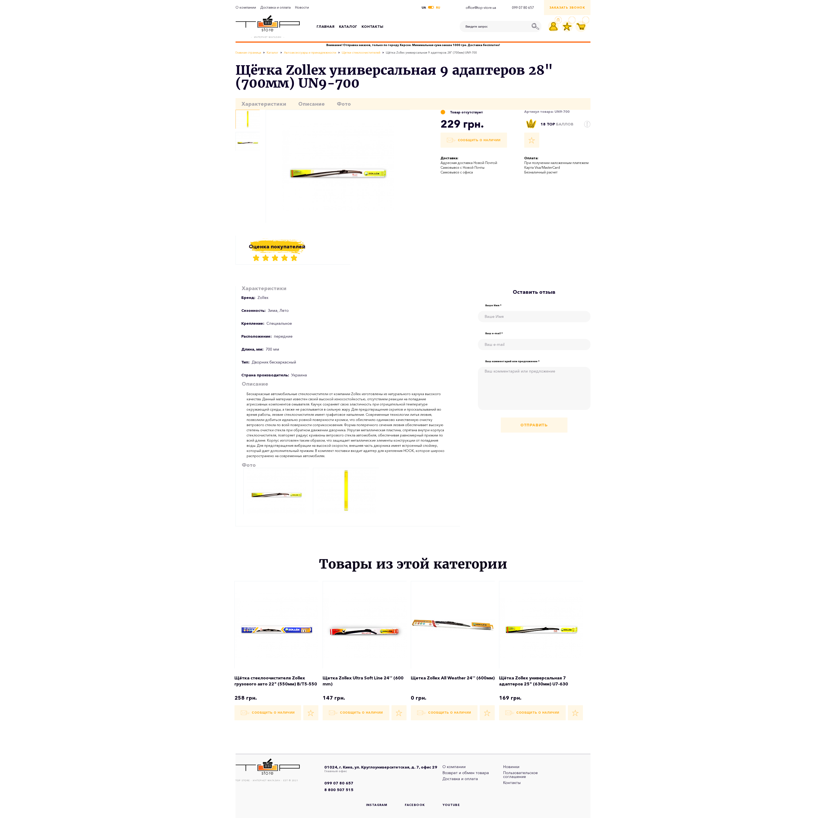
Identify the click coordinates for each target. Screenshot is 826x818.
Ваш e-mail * (494, 333)
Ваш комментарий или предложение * (512, 361)
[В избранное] (531, 140)
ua (424, 7)
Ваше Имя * (493, 305)
